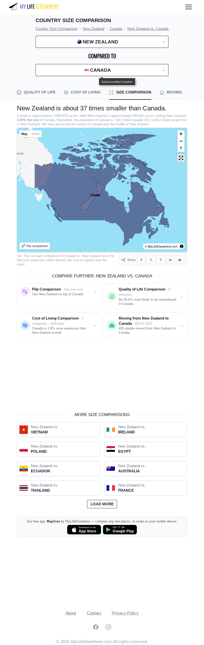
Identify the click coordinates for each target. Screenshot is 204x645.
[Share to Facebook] (141, 260)
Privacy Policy (125, 613)
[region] (102, 190)
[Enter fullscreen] (181, 157)
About (70, 613)
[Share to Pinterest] (160, 260)
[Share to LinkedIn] (170, 260)
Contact (94, 613)
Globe (36, 133)
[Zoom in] (181, 133)
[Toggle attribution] (182, 246)
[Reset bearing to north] (181, 148)
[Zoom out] (181, 141)
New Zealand (91, 256)
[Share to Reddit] (180, 260)
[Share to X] (151, 260)
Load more (102, 504)
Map (24, 133)
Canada (69, 256)
